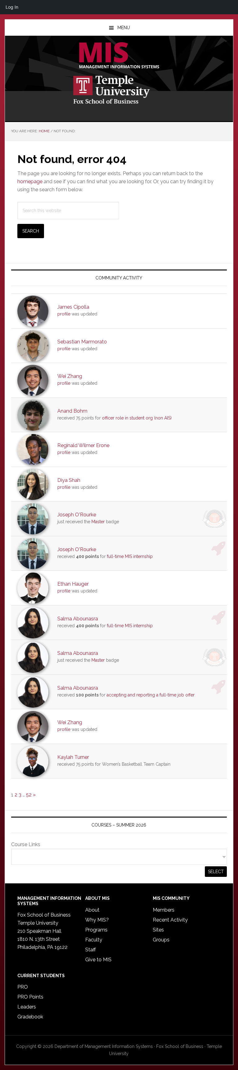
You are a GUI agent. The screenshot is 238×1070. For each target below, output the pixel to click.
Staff (90, 950)
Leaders (26, 1007)
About (92, 910)
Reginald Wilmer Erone (83, 445)
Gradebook (30, 1017)
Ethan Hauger (73, 584)
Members (163, 910)
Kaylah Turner (73, 757)
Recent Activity (170, 920)
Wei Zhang (69, 376)
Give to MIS (98, 960)
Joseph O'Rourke (76, 515)
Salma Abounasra (77, 619)
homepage (29, 181)
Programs (96, 930)
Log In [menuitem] (12, 7)
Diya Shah (68, 480)
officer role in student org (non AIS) (137, 417)
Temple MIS (119, 56)
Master (98, 521)
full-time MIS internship (130, 556)
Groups (161, 940)
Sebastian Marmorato (82, 342)
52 (29, 795)
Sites (158, 930)
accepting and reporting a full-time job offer (151, 694)
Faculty (93, 940)
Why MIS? (97, 920)
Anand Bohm (72, 411)
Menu (123, 27)
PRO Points (30, 997)
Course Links (25, 844)
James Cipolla (73, 307)
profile (63, 313)
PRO (22, 987)
